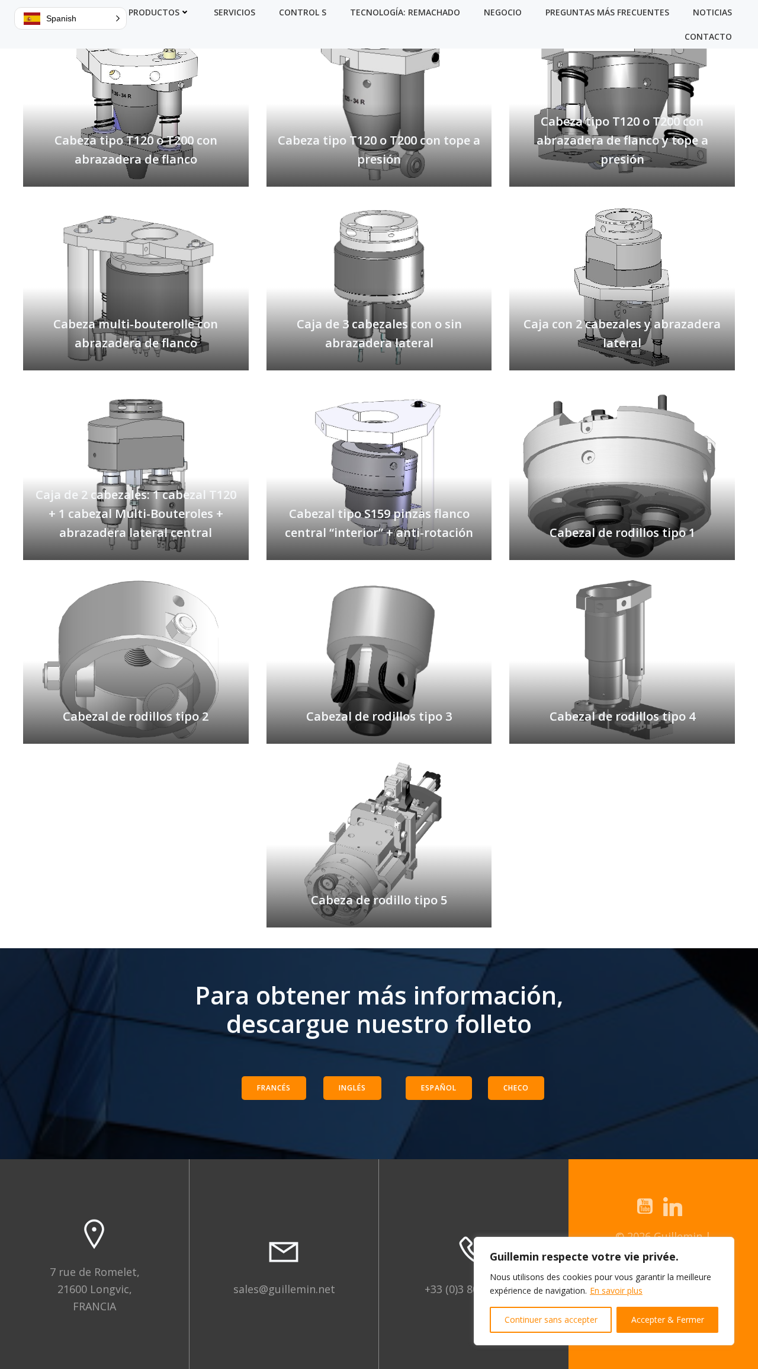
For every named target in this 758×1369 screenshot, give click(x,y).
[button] (70, 18)
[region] (604, 1291)
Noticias (712, 12)
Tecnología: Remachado (405, 12)
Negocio (503, 12)
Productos (154, 12)
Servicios (234, 12)
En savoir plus (616, 1290)
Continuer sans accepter (551, 1319)
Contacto (708, 36)
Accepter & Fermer (667, 1319)
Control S (302, 12)
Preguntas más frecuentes (607, 12)
